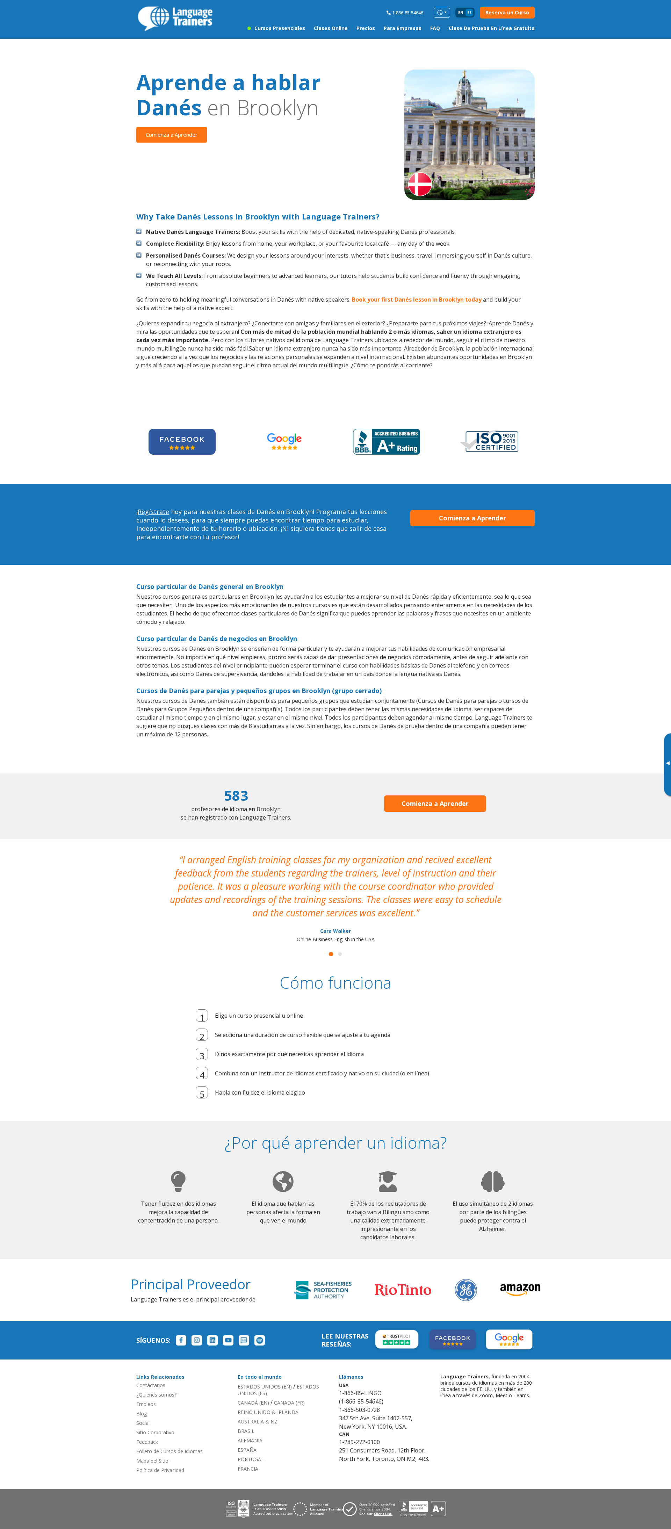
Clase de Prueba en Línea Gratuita (492, 28)
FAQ (435, 28)
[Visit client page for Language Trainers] (371, 1496)
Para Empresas (402, 28)
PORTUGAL (251, 1446)
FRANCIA (248, 1455)
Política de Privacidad (160, 1457)
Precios (365, 28)
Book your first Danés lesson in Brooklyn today (417, 299)
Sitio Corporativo (155, 1419)
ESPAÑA (247, 1436)
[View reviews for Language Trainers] (422, 1495)
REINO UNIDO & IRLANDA (268, 1398)
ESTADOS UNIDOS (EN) (265, 1373)
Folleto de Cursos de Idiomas (169, 1438)
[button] (331, 941)
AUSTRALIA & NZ (257, 1408)
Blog (141, 1400)
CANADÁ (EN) (253, 1389)
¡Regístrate (152, 511)
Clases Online (331, 28)
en (460, 12)
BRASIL (246, 1417)
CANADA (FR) (289, 1389)
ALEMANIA (250, 1427)
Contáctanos (150, 1372)
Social (143, 1409)
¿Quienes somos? (156, 1381)
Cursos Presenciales (279, 28)
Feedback (147, 1428)
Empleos (146, 1390)
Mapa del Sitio (152, 1447)
